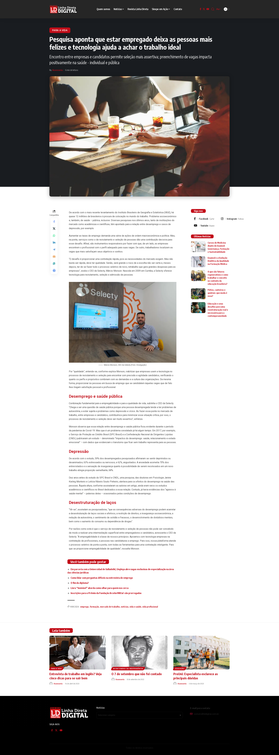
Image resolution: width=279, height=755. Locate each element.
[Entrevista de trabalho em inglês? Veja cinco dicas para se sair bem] (77, 652)
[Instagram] (232, 219)
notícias (124, 606)
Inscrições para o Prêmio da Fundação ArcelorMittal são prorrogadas (106, 593)
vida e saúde (135, 606)
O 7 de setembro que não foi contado (136, 674)
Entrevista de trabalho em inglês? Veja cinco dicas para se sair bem (75, 676)
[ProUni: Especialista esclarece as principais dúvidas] (201, 652)
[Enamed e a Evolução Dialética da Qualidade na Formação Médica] (198, 261)
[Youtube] (204, 226)
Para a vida (56, 668)
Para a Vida (60, 30)
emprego (84, 606)
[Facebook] (200, 9)
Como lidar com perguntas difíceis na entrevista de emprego (102, 577)
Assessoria (57, 70)
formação (94, 606)
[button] (212, 9)
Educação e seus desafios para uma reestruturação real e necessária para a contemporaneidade (218, 309)
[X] (204, 9)
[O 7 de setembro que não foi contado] (139, 652)
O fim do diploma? (80, 582)
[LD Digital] (63, 9)
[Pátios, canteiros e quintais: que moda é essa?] (198, 293)
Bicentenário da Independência (128, 668)
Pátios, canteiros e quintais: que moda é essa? (217, 293)
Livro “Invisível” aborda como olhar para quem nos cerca (99, 588)
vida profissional (150, 606)
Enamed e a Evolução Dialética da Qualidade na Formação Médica (218, 261)
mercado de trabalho (110, 606)
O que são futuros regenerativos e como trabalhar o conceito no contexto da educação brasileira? (218, 277)
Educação (179, 668)
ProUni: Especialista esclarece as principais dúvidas (195, 676)
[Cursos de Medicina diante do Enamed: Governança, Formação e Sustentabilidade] (198, 246)
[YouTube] (208, 9)
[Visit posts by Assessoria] (51, 683)
